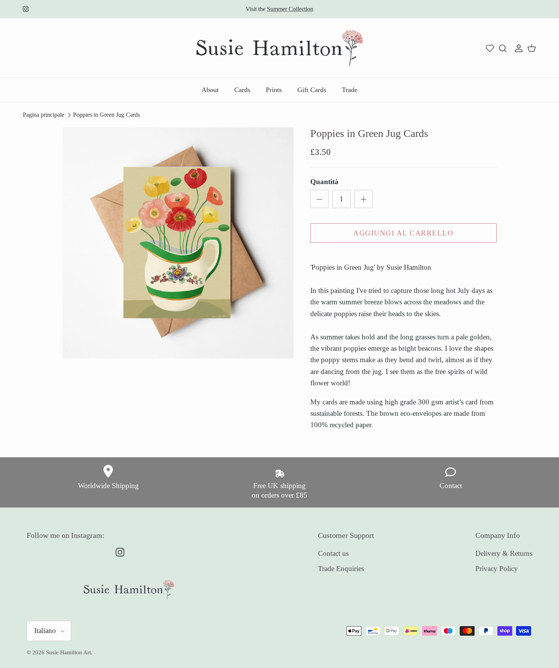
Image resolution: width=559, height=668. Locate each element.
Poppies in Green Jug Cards (106, 114)
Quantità (324, 182)
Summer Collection (290, 9)
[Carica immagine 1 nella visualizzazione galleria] (178, 242)
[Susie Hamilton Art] (279, 48)
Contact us (333, 553)
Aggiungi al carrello (403, 233)
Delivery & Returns (503, 553)
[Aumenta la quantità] (363, 199)
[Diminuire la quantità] (319, 199)
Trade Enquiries (341, 569)
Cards (242, 90)
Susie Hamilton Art (68, 652)
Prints (274, 90)
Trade (349, 90)
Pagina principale (43, 114)
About (210, 90)
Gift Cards (311, 90)
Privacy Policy (496, 569)
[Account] (517, 48)
